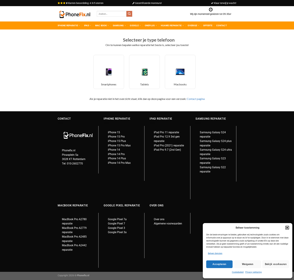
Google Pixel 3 (116, 228)
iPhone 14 (114, 149)
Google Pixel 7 (116, 223)
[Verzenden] (129, 14)
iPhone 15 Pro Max (119, 145)
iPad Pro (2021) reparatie (169, 145)
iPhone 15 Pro (116, 136)
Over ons (159, 219)
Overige (192, 25)
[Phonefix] (75, 14)
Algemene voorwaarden (168, 223)
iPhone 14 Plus (117, 158)
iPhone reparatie (68, 25)
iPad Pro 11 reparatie (166, 132)
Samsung (118, 25)
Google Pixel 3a (117, 232)
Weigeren (247, 264)
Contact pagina (195, 98)
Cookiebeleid (238, 272)
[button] (287, 227)
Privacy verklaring (253, 272)
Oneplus (150, 25)
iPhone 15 (114, 132)
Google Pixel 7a (117, 219)
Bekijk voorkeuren (276, 264)
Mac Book (101, 25)
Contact (221, 25)
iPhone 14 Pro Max (119, 162)
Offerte (208, 25)
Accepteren (219, 264)
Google (134, 25)
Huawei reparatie (171, 25)
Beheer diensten (215, 253)
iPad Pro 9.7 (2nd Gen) (167, 149)
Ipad (86, 25)
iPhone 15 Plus (117, 141)
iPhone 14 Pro (116, 154)
